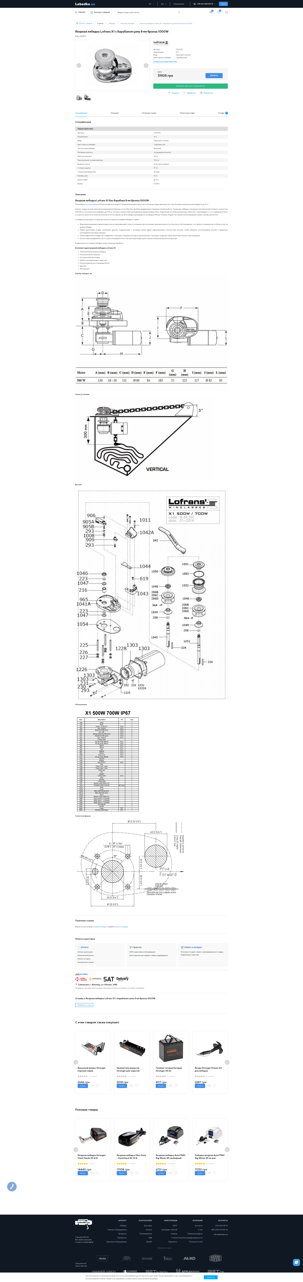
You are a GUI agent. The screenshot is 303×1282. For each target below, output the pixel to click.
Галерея (174, 1234)
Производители (146, 1234)
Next (227, 1062)
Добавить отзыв (84, 1005)
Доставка (83, 974)
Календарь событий (169, 1230)
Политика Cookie (196, 1242)
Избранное (191, 93)
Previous (75, 1062)
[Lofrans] (161, 43)
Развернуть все (164, 1248)
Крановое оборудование (117, 1242)
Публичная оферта (195, 1234)
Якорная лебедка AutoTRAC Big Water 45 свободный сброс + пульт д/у (171, 1158)
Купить (83, 1086)
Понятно (211, 1277)
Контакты (199, 1226)
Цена (160, 72)
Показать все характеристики (165, 61)
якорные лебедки (100, 927)
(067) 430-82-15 (221, 1226)
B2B (150, 1238)
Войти (223, 4)
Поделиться (208, 93)
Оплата (149, 1230)
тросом (211, 212)
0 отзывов (93, 1076)
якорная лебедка (92, 204)
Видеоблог (173, 1242)
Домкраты (122, 1234)
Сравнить (175, 93)
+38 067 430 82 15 (205, 4)
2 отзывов (132, 1164)
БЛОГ (175, 1226)
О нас (200, 1230)
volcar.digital (88, 1242)
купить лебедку (122, 927)
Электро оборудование (117, 1230)
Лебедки (123, 1226)
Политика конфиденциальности (190, 1238)
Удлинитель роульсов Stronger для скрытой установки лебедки (128, 1071)
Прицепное (122, 1238)
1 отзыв (91, 1164)
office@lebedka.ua (221, 1234)
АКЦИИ (149, 1242)
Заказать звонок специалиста (190, 86)
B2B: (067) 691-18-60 (220, 1230)
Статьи (174, 1238)
